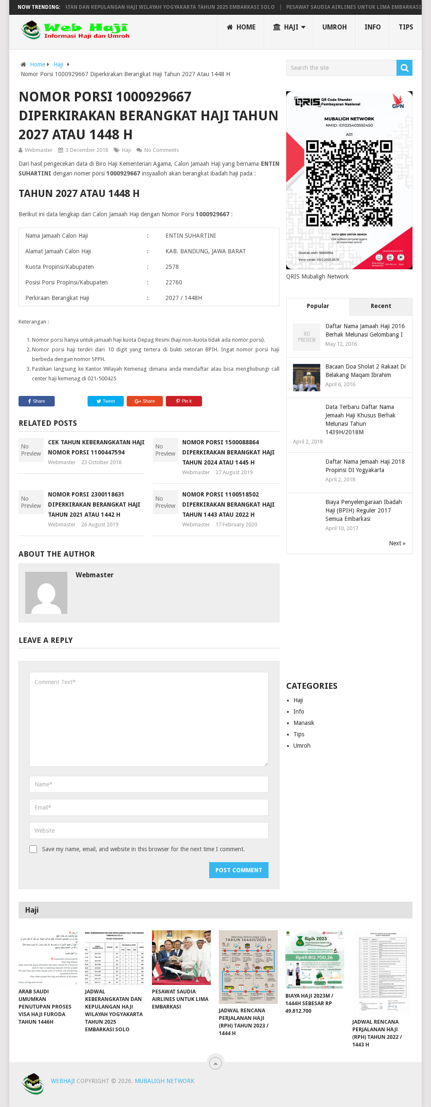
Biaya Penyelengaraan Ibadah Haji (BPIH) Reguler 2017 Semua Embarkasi (363, 510)
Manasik (303, 722)
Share (39, 401)
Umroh (334, 27)
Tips (406, 27)
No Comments (161, 150)
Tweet (108, 401)
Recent (381, 306)
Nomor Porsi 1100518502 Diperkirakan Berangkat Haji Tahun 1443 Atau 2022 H (228, 504)
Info (372, 27)
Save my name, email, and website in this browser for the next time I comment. (143, 849)
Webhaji (63, 1081)
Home (245, 27)
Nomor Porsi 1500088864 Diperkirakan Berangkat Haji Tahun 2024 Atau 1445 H (228, 452)
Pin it (187, 401)
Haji (290, 27)
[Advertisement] (349, 618)
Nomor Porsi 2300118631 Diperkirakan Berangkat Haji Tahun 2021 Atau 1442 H (94, 504)
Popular (318, 306)
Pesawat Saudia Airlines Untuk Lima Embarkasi (338, 7)
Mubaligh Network (164, 1081)
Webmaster (39, 150)
